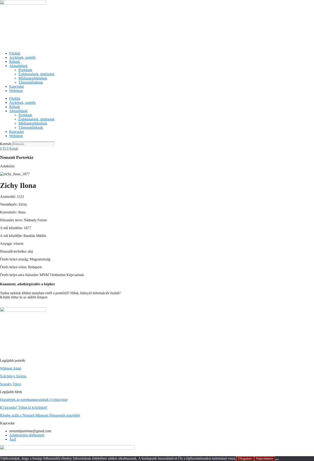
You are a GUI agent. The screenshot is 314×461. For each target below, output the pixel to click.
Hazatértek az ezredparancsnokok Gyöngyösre (34, 400)
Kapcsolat (16, 86)
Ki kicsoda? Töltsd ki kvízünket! (23, 407)
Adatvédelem (264, 458)
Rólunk (14, 62)
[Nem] (277, 459)
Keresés (5, 144)
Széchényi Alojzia (13, 376)
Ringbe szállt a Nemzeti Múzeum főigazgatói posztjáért (40, 415)
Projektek (25, 70)
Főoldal (14, 53)
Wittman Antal (11, 368)
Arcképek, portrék (22, 57)
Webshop (16, 91)
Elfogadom (245, 458)
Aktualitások (18, 66)
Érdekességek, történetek (36, 74)
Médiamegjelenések (32, 78)
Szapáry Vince (10, 384)
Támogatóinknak (30, 82)
